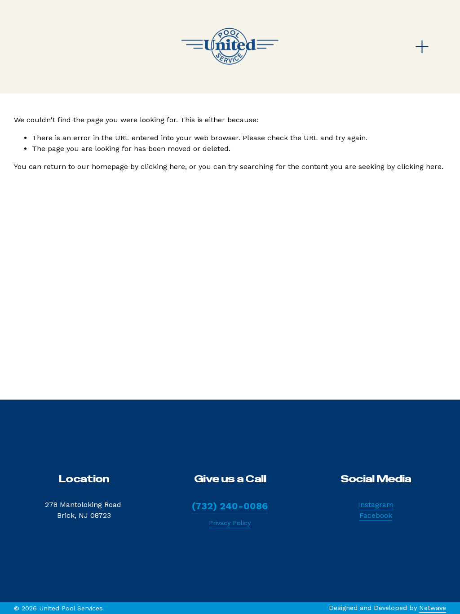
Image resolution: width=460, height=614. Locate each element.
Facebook (375, 515)
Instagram (376, 504)
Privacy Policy (230, 522)
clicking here (163, 166)
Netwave (432, 607)
